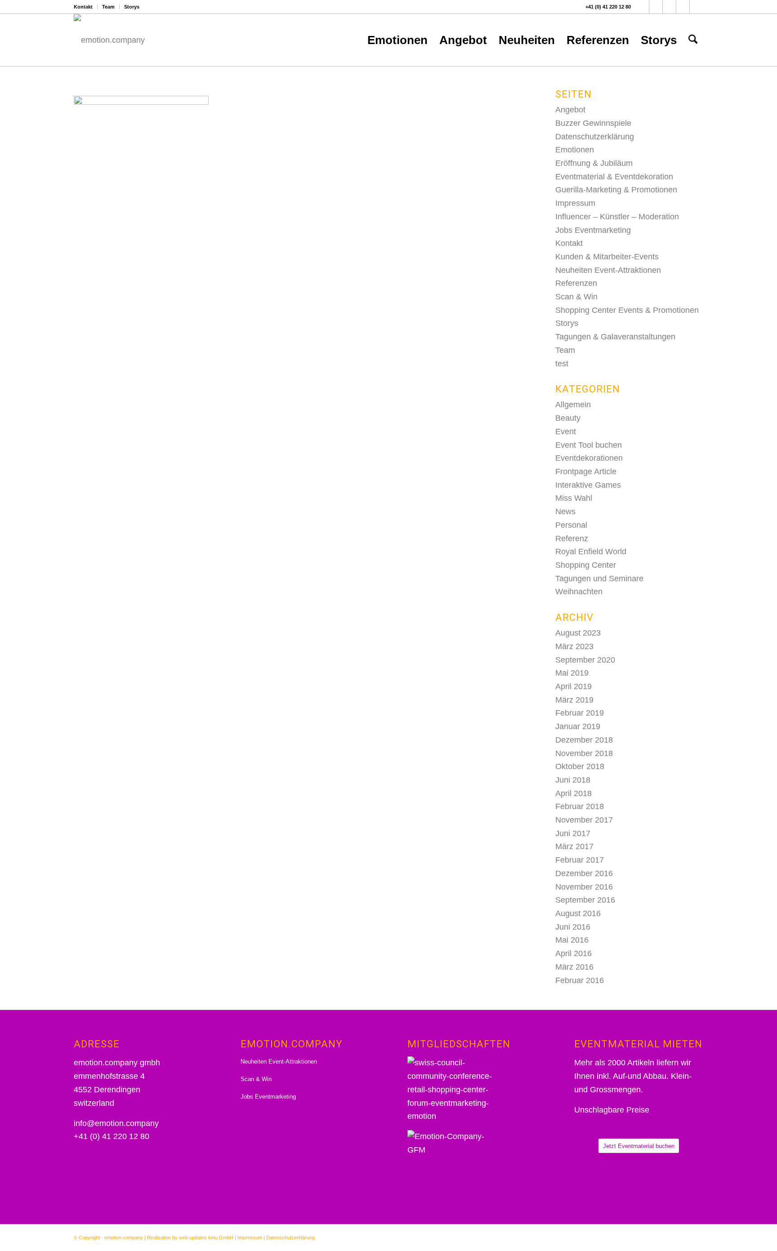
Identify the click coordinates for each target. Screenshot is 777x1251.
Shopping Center (585, 565)
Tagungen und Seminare (599, 578)
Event (565, 431)
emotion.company (123, 1237)
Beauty (568, 418)
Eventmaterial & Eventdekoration (614, 176)
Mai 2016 (572, 939)
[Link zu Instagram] (669, 6)
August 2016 (578, 913)
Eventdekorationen (589, 458)
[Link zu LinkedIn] (682, 6)
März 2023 (574, 646)
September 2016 (585, 899)
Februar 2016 (579, 980)
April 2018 (573, 793)
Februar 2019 (579, 712)
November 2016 (584, 886)
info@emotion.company (116, 1123)
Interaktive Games (588, 485)
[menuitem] (86, 6)
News (565, 511)
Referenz (571, 538)
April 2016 (573, 953)
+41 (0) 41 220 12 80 (608, 6)
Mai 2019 (572, 672)
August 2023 (578, 632)
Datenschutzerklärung (594, 136)
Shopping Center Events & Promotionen (627, 310)
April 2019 (573, 686)
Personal (571, 525)
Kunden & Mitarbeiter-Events (607, 256)
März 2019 (574, 699)
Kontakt (83, 6)
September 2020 (585, 659)
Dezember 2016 (584, 873)
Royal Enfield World (590, 551)
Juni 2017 (572, 833)
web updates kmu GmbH (206, 1237)
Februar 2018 (579, 806)
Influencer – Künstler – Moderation (617, 216)
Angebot (570, 109)
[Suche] (693, 40)
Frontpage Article (585, 471)
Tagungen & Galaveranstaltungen (615, 336)
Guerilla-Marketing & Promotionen (616, 189)
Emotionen (574, 149)
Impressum (575, 203)
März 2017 (574, 846)
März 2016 (574, 966)
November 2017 (584, 819)
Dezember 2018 (584, 739)
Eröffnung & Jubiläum (594, 163)
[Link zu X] (655, 6)
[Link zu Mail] (696, 6)
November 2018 (584, 753)
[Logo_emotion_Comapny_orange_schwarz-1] (109, 40)
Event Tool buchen (588, 445)
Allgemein (573, 404)
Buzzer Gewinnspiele (593, 123)
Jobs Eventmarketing (593, 230)
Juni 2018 (572, 779)
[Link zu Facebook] (642, 6)
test (561, 363)
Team (108, 6)
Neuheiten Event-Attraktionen (608, 270)
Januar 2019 (577, 726)
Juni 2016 (572, 926)
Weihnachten (579, 591)
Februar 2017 (579, 859)
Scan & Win (576, 296)
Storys (131, 6)
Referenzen (576, 283)
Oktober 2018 (579, 766)
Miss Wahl (573, 498)
